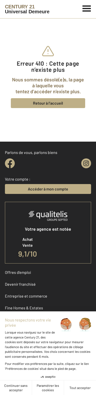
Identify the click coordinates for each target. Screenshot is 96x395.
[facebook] (10, 163)
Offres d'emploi (18, 272)
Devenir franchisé (20, 284)
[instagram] (86, 163)
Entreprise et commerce (26, 296)
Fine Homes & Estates (24, 307)
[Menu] (86, 8)
